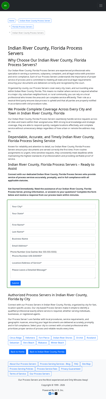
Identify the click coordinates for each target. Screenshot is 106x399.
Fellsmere (30, 337)
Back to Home (17, 351)
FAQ (76, 363)
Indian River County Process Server (35, 20)
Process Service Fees (47, 368)
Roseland (91, 337)
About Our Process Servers (23, 363)
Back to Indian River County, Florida (47, 351)
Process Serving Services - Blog (55, 363)
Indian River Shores (62, 337)
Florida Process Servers (22, 27)
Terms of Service (18, 373)
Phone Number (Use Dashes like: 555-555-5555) (33, 251)
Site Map (86, 363)
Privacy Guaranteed (70, 368)
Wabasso (42, 342)
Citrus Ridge (16, 337)
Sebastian (14, 342)
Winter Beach (57, 342)
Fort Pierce (44, 337)
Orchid (79, 337)
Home (11, 20)
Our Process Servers (40, 373)
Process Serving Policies (21, 368)
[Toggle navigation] (100, 5)
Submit (15, 283)
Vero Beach (28, 342)
